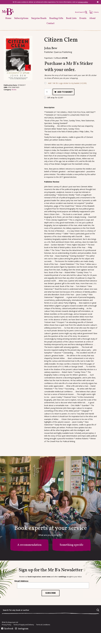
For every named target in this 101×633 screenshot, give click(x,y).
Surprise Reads (38, 18)
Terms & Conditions (43, 624)
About (92, 18)
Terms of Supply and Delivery (23, 624)
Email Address (21, 581)
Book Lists (71, 18)
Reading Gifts (56, 18)
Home (8, 18)
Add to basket (65, 92)
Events (82, 18)
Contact (50, 23)
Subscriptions (21, 18)
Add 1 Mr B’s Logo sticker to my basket (67, 83)
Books (14, 90)
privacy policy (83, 2)
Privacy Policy (6, 624)
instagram (23, 629)
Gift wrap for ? (55, 97)
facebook (8, 629)
